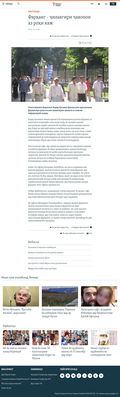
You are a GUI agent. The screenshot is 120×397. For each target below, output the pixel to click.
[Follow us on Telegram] (90, 376)
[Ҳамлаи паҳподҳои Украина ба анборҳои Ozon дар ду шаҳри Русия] (60, 296)
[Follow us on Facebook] (68, 376)
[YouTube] (99, 4)
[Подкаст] (101, 376)
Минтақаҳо (34, 12)
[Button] (59, 36)
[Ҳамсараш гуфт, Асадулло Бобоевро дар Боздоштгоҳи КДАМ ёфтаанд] (99, 296)
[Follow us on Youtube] (73, 376)
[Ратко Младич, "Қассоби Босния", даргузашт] (21, 296)
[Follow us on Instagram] (79, 376)
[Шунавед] (106, 4)
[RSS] (95, 376)
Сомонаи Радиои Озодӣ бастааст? (15, 379)
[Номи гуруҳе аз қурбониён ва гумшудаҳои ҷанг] (104, 337)
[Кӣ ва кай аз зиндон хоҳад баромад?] (16, 337)
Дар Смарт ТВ (36, 384)
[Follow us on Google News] (62, 376)
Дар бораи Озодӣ (8, 375)
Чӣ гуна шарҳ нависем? (11, 384)
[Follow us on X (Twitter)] (84, 376)
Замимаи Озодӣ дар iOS (41, 379)
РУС (92, 4)
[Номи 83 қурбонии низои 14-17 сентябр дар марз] (74, 337)
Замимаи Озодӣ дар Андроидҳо (44, 375)
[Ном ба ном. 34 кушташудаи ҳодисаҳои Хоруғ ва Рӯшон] (45, 337)
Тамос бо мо (6, 388)
